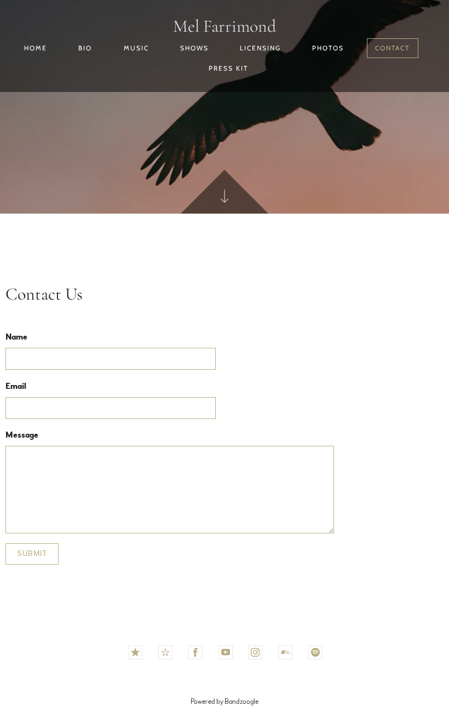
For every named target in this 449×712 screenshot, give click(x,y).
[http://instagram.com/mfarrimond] (255, 652)
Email (15, 386)
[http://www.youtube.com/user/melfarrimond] (225, 652)
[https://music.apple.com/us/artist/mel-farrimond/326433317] (135, 652)
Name (16, 336)
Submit (32, 554)
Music (136, 48)
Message (21, 434)
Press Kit (228, 68)
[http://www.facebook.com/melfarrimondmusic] (195, 652)
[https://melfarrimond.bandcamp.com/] (285, 652)
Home (35, 48)
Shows (194, 48)
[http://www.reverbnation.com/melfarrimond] (165, 652)
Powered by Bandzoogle (224, 701)
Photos (328, 48)
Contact (392, 48)
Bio (85, 48)
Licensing (260, 48)
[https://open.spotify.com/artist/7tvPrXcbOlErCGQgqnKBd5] (315, 652)
